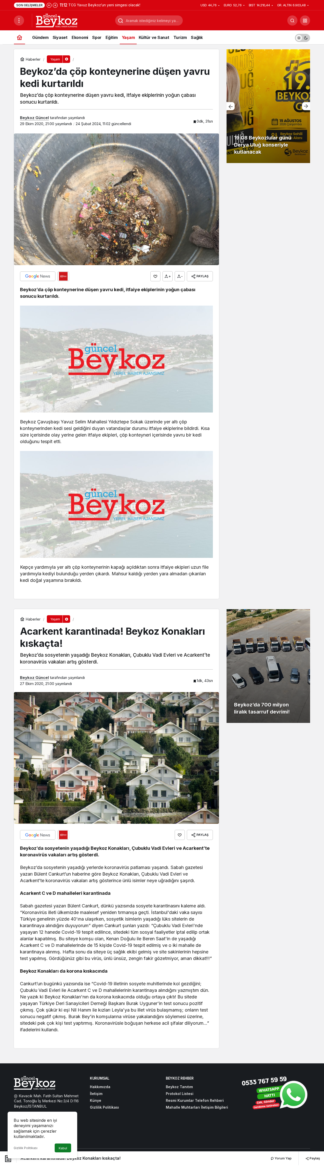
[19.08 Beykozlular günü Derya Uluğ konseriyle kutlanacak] (268, 106)
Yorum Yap (283, 1158)
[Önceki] (49, 5)
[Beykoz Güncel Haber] (56, 19)
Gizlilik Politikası (25, 1148)
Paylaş (314, 1158)
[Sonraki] (55, 5)
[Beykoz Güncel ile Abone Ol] (63, 276)
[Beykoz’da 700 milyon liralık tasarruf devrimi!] (268, 666)
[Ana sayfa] (19, 37)
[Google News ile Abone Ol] (37, 276)
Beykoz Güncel (34, 117)
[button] (305, 20)
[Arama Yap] (292, 20)
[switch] (302, 37)
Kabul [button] (63, 1148)
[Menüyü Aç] (19, 20)
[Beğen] (155, 276)
